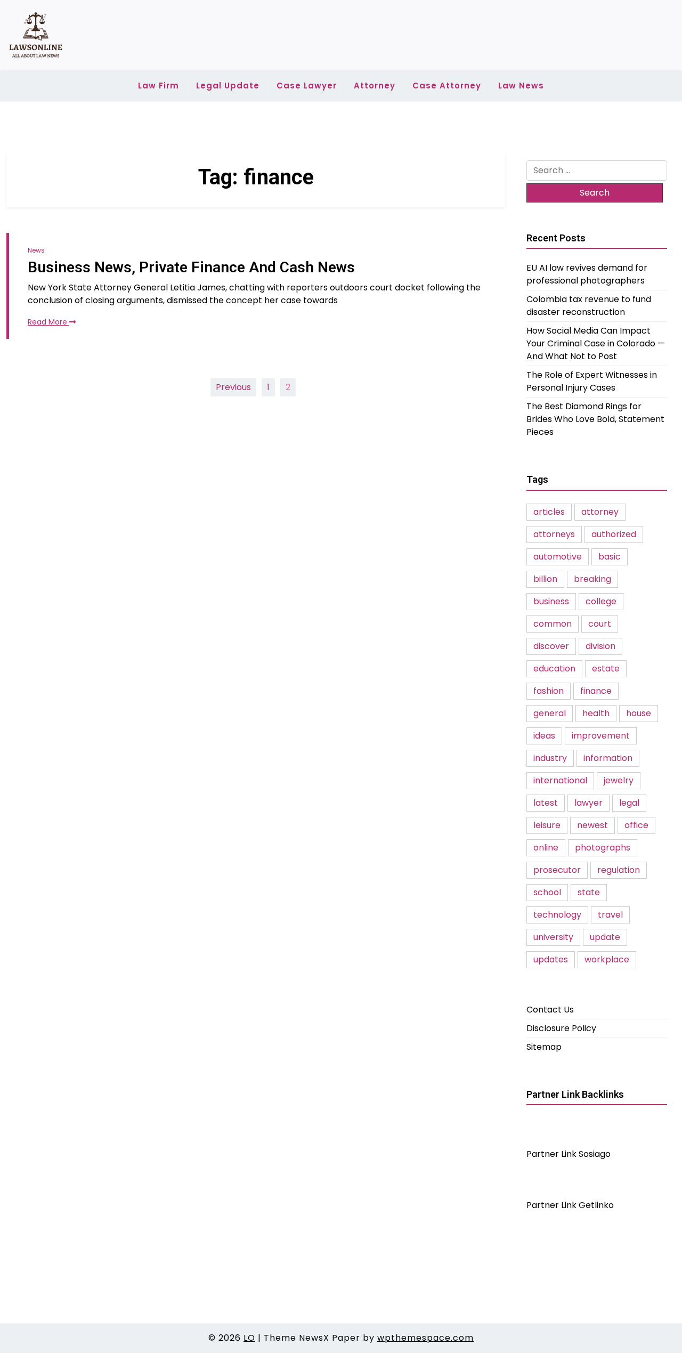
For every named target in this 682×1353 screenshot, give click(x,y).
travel (610, 915)
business (551, 601)
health (596, 713)
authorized (613, 534)
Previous (233, 387)
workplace (606, 959)
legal (629, 803)
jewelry (619, 780)
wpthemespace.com (425, 1338)
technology (557, 915)
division (600, 646)
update (605, 937)
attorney (600, 512)
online (545, 847)
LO (249, 1338)
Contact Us (550, 1009)
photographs (602, 847)
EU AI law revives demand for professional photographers (586, 274)
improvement (601, 736)
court (599, 624)
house (638, 713)
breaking (592, 579)
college (601, 601)
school (547, 892)
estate (606, 668)
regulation (618, 870)
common (552, 624)
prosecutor (557, 870)
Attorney (374, 85)
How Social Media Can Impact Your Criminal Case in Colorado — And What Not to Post (595, 343)
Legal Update (227, 85)
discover (551, 646)
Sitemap (544, 1047)
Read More (48, 322)
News (36, 250)
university (553, 937)
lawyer (588, 803)
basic (609, 556)
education (554, 668)
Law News (521, 85)
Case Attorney (446, 85)
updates (550, 959)
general (549, 713)
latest (545, 803)
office (636, 825)
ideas (544, 736)
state (589, 892)
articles (549, 512)
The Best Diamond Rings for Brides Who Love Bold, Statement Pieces (595, 419)
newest (592, 825)
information (607, 758)
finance (596, 691)
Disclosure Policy (561, 1028)
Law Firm (158, 85)
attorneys (554, 534)
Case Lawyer (307, 85)
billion (545, 579)
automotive (557, 556)
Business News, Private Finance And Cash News (191, 267)
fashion (548, 691)
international (560, 780)
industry (550, 758)
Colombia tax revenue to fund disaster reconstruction (588, 305)
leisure (547, 825)
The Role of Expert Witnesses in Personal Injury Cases (591, 381)
